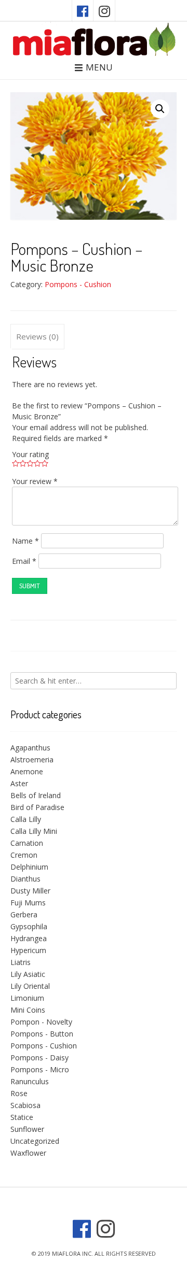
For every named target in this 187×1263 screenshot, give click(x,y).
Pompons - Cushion (78, 284)
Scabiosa (25, 1105)
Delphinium (29, 867)
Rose (19, 1093)
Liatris (20, 962)
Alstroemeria (32, 759)
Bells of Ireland (35, 795)
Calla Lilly (25, 819)
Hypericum (28, 950)
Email (24, 561)
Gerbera (23, 914)
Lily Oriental (30, 986)
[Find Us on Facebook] (83, 10)
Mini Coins (27, 1010)
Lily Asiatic (27, 974)
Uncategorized (34, 1141)
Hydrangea (28, 938)
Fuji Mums (28, 902)
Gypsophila (28, 926)
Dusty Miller (30, 891)
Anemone (26, 771)
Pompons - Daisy (39, 1057)
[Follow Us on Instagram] (104, 10)
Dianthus (25, 879)
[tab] (37, 337)
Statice (21, 1117)
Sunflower (27, 1129)
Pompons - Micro (39, 1069)
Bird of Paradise (37, 807)
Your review (35, 481)
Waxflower (28, 1153)
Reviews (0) (37, 336)
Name (25, 541)
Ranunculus (29, 1081)
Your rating (30, 454)
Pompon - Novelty (41, 1022)
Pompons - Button (41, 1034)
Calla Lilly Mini (33, 831)
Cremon (23, 855)
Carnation (26, 843)
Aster (19, 783)
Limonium (27, 998)
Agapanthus (30, 748)
